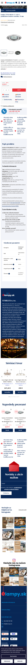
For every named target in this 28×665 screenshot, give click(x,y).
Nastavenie (13, 656)
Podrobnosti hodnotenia (7, 22)
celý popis (3, 69)
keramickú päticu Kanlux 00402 (10, 206)
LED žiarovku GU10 (15, 203)
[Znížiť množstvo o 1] (3, 90)
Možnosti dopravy (8, 77)
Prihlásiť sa (6, 493)
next (26, 376)
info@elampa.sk (7, 624)
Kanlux (6, 25)
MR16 (19, 259)
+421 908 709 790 (14, 111)
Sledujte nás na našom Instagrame (14, 564)
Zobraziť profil (22, 510)
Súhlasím (19, 661)
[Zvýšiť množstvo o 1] (8, 90)
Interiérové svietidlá (20, 247)
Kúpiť (19, 90)
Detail (7, 430)
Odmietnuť (7, 661)
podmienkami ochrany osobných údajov (13, 488)
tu (19, 652)
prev (1, 376)
